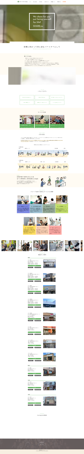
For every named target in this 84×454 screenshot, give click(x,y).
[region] (27, 122)
